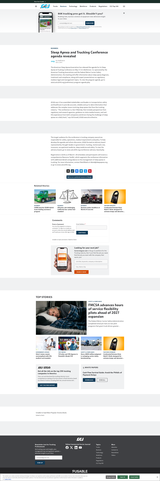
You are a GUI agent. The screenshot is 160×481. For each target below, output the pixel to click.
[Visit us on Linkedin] (76, 447)
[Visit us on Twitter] (71, 447)
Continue (82, 232)
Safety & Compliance (95, 301)
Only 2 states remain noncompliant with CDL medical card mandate (44, 356)
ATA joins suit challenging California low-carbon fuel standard (66, 210)
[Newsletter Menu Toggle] (124, 6)
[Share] (76, 171)
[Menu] (36, 6)
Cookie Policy (8, 479)
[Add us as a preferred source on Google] (72, 171)
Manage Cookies (111, 477)
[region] (80, 477)
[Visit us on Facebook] (67, 447)
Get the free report (47, 385)
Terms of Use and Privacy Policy (83, 26)
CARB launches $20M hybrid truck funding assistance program (44, 210)
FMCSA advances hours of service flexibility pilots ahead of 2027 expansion (105, 310)
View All (102, 380)
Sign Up (40, 463)
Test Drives (62, 352)
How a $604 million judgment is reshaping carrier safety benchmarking (91, 356)
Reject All (122, 477)
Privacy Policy (74, 28)
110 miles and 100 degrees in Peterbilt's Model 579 (68, 355)
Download (89, 380)
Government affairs (42, 352)
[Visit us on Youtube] (80, 447)
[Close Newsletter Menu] (124, 13)
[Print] (68, 171)
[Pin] (90, 171)
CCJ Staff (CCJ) (60, 60)
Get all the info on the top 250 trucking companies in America (54, 372)
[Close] (157, 477)
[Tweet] (85, 171)
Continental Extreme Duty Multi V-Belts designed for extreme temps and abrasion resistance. (113, 210)
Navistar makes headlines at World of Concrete (90, 209)
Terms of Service (82, 28)
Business (54, 48)
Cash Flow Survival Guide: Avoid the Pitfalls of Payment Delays (102, 373)
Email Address (81, 224)
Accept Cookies (134, 477)
